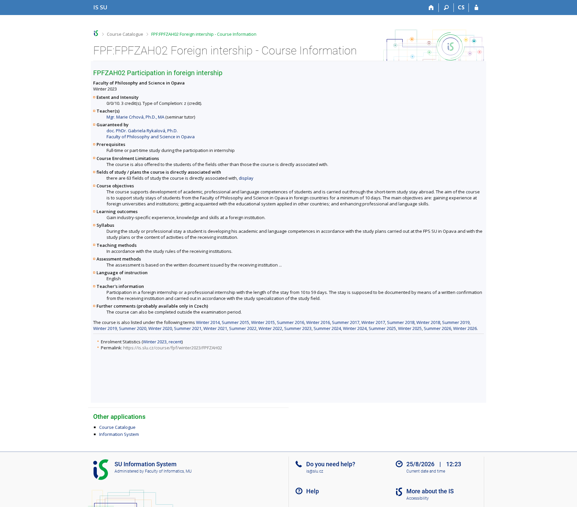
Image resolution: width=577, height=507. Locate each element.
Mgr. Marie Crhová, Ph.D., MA (135, 117)
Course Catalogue (125, 34)
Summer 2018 (400, 322)
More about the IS (430, 491)
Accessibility (417, 498)
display (246, 178)
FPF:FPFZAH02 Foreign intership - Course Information (203, 34)
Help (312, 491)
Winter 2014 (208, 322)
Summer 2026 (437, 328)
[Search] (446, 7)
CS (461, 7)
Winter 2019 (105, 328)
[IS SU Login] (476, 7)
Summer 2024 (327, 328)
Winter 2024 (355, 328)
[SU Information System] (96, 33)
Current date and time (425, 471)
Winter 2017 (373, 322)
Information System (119, 434)
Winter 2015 (263, 322)
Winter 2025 (410, 328)
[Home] (431, 7)
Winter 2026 (465, 328)
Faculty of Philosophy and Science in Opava (151, 137)
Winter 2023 (155, 342)
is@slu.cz (314, 471)
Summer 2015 (235, 322)
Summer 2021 (187, 328)
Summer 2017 (345, 322)
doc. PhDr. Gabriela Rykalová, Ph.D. (142, 131)
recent (175, 342)
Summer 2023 (298, 328)
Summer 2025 (382, 328)
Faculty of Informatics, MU (168, 471)
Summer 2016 (290, 322)
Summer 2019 (455, 322)
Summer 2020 (132, 328)
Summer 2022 (242, 328)
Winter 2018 (428, 322)
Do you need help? (330, 464)
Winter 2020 (160, 328)
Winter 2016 (318, 322)
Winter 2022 (270, 328)
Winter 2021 (215, 328)
